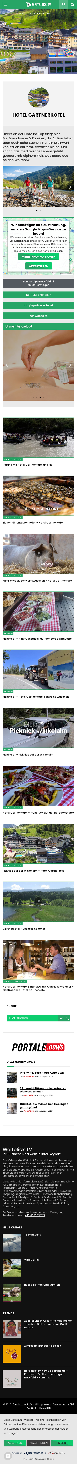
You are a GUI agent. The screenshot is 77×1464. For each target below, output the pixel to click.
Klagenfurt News (21, 1062)
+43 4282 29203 (35, 1215)
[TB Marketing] (12, 1243)
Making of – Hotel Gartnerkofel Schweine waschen (36, 697)
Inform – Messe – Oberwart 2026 (42, 1073)
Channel (19, 13)
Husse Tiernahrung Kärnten (42, 1284)
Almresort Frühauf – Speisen (42, 1346)
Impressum (44, 1404)
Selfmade (8, 633)
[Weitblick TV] (38, 4)
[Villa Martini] (12, 1268)
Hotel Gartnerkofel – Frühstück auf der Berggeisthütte (38, 812)
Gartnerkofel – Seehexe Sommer (24, 929)
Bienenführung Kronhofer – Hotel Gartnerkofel (33, 522)
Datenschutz (59, 1404)
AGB (70, 1404)
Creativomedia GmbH (25, 1404)
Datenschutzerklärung (44, 1459)
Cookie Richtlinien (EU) (39, 1408)
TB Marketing (32, 1234)
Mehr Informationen (39, 256)
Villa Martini (31, 1259)
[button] (36, 210)
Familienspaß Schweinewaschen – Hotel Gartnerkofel (38, 580)
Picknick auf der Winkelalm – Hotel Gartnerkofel (34, 871)
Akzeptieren (38, 266)
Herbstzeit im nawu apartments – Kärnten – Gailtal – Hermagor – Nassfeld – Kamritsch (46, 1374)
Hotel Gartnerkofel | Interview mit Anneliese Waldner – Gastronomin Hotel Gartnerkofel (38, 988)
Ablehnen (15, 1442)
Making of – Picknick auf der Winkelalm (28, 754)
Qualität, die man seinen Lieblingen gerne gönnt (44, 1105)
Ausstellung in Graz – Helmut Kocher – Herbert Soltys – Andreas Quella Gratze (48, 1324)
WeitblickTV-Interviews (15, 981)
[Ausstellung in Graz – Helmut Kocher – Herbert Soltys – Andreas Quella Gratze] (12, 1329)
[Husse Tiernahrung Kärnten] (12, 1293)
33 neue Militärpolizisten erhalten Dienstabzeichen (43, 1090)
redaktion (29, 1076)
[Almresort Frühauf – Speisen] (12, 1354)
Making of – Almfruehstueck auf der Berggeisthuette (37, 638)
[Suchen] (72, 4)
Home (6, 13)
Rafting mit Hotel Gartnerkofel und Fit (27, 465)
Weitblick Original (13, 459)
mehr (62, 1442)
